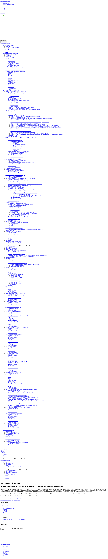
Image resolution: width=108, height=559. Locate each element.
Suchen (2, 529)
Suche (1, 450)
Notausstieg (2, 13)
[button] (10, 45)
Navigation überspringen (5, 1)
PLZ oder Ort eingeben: (5, 526)
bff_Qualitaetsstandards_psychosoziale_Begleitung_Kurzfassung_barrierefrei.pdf (19, 498)
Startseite (5, 454)
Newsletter (2, 452)
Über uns (5, 455)
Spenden (2, 451)
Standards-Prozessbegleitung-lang (10, 500)
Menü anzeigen (3, 40)
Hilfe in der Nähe (3, 449)
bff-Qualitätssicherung (7, 456)
